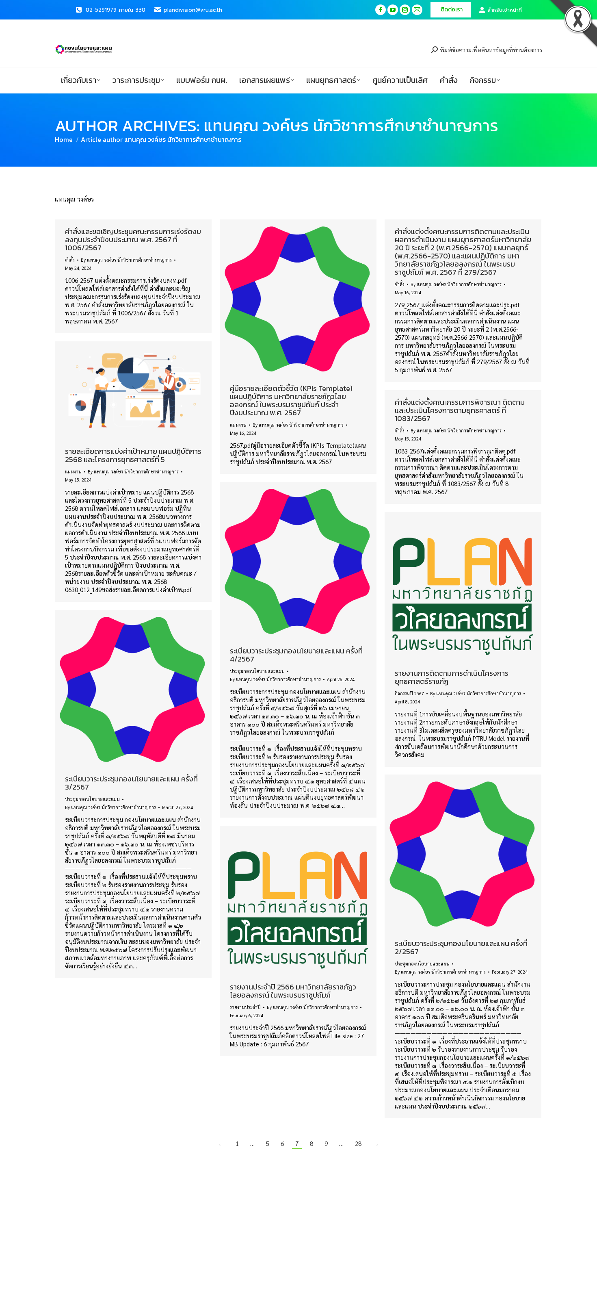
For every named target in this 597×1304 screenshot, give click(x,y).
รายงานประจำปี (245, 1007)
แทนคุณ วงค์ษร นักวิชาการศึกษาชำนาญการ (350, 125)
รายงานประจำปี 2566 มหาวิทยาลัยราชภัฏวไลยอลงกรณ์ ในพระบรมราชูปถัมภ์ (293, 990)
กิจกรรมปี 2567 (409, 693)
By (126, 260)
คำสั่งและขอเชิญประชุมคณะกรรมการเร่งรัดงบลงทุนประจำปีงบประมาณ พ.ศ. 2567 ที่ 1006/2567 (133, 239)
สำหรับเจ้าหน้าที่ (504, 10)
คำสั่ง (70, 260)
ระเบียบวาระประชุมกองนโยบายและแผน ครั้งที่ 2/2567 (461, 947)
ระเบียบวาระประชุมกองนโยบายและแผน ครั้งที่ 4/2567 (296, 654)
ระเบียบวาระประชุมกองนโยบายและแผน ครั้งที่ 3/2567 (131, 782)
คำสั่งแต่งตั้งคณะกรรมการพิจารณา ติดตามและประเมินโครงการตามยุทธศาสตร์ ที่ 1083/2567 (460, 410)
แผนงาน (238, 425)
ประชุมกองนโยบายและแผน (257, 671)
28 (358, 1143)
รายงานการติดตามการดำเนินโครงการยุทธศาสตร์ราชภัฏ (451, 677)
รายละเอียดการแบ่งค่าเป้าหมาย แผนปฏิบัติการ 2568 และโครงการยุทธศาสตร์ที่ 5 (133, 455)
